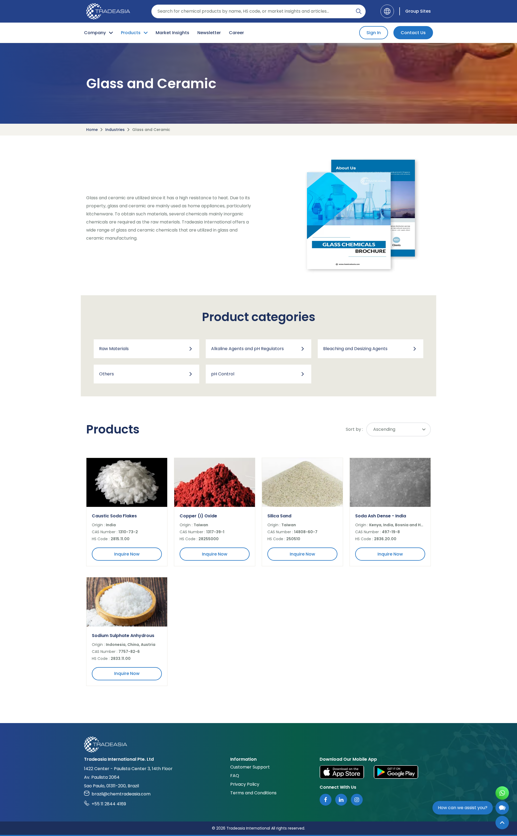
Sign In (373, 33)
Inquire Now (126, 554)
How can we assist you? (462, 808)
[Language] (387, 11)
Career (236, 33)
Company (95, 33)
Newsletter (209, 33)
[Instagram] (357, 800)
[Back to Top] (502, 822)
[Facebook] (325, 800)
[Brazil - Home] (108, 11)
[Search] (358, 11)
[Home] (258, 744)
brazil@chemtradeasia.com (121, 794)
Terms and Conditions (253, 793)
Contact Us (413, 33)
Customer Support (250, 767)
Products (131, 33)
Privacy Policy (244, 784)
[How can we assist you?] (502, 807)
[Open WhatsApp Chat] (502, 793)
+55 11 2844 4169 (109, 804)
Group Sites (418, 11)
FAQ (234, 776)
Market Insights (172, 33)
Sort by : (354, 429)
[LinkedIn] (341, 800)
